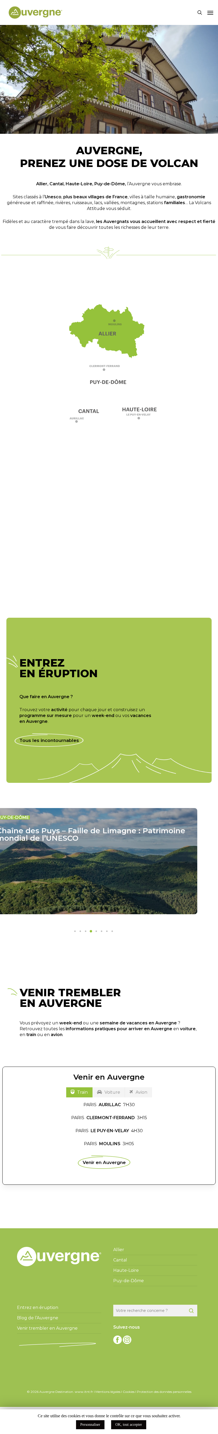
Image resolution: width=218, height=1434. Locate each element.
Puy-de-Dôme (109, 183)
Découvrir (104, 565)
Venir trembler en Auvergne (47, 1328)
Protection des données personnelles (164, 1392)
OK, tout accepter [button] (128, 1425)
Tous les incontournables (49, 740)
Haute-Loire (79, 183)
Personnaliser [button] (90, 1425)
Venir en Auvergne (104, 1162)
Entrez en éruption (37, 1307)
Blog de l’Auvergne (37, 1317)
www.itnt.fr (84, 1392)
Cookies (129, 1392)
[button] (210, 12)
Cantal (56, 183)
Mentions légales (107, 1392)
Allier (41, 183)
